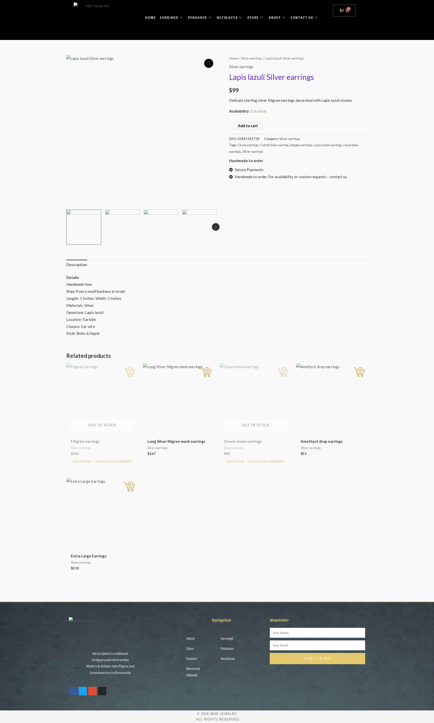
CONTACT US (302, 17)
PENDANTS (197, 17)
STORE (253, 17)
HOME (150, 17)
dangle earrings (301, 145)
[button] (208, 63)
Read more (129, 371)
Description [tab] (76, 264)
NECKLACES (227, 17)
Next (216, 227)
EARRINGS (169, 17)
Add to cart (248, 125)
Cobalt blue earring (274, 145)
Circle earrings (248, 145)
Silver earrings (251, 58)
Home (233, 58)
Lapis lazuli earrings (328, 145)
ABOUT (275, 17)
